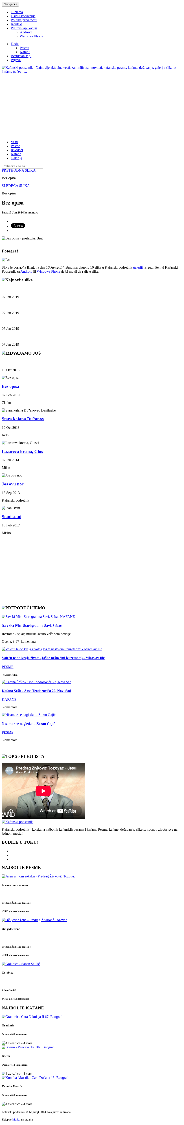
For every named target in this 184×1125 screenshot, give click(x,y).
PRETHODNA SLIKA (19, 170)
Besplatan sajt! (21, 56)
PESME (7, 667)
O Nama (17, 12)
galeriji (138, 267)
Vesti (14, 142)
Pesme (15, 146)
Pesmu (24, 48)
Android (26, 32)
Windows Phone (31, 36)
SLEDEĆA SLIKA (16, 186)
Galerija (16, 158)
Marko (16, 1119)
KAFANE (67, 617)
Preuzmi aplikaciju (24, 28)
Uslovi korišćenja (23, 16)
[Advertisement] (92, 105)
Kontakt (16, 24)
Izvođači (17, 150)
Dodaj (15, 44)
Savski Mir (32, 625)
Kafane (16, 154)
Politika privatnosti (24, 20)
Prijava (16, 60)
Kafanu (25, 52)
